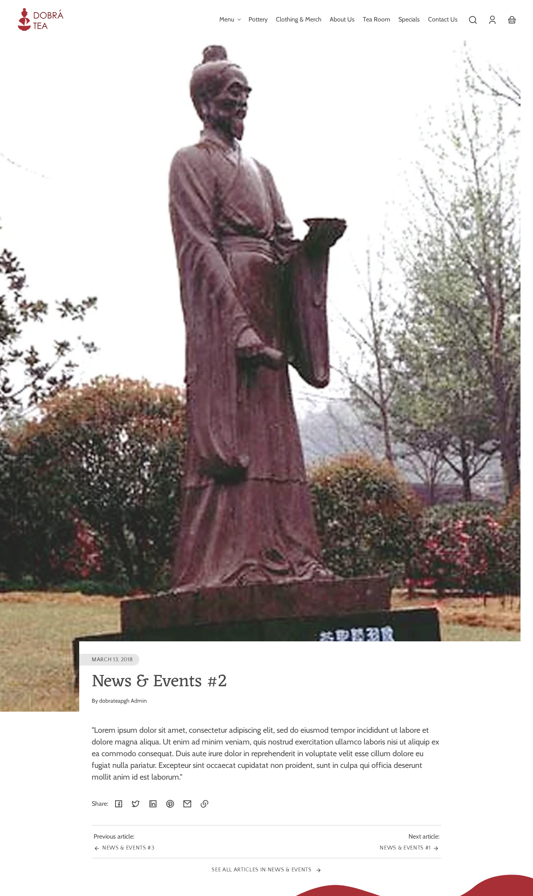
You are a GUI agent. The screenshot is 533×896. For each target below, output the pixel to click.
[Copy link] (204, 803)
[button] (472, 20)
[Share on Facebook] (118, 803)
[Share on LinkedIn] (153, 803)
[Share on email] (187, 803)
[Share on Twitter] (135, 803)
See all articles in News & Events (262, 870)
